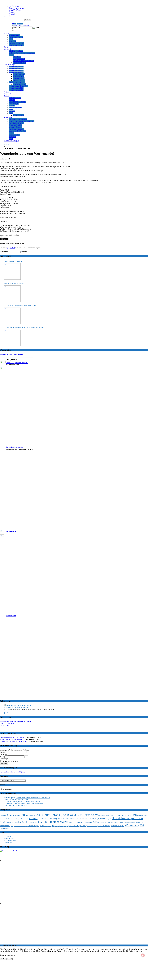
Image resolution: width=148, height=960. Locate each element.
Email (2, 756)
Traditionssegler (46, 826)
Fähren (11, 109)
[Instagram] (15, 23)
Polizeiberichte (112, 822)
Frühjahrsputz (24, 818)
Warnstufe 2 (74, 826)
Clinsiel (43, 815)
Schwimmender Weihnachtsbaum (134, 822)
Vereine (11, 55)
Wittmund (135, 825)
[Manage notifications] (143, 955)
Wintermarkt (11, 616)
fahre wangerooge (127, 815)
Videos (6, 92)
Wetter (11, 113)
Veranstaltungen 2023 (16, 70)
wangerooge (65, 826)
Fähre (33, 818)
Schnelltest (120, 822)
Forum (11, 39)
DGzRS (92, 815)
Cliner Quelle (32, 815)
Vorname (3, 752)
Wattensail (92, 826)
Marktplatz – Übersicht (16, 129)
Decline (3, 959)
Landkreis (79, 822)
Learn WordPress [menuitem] (14, 10)
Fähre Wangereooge (57, 818)
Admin (6, 801)
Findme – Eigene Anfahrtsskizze (17, 363)
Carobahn (3, 815)
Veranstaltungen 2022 (16, 72)
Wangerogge (56, 826)
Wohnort (3, 759)
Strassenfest (33, 826)
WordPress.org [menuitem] (14, 6)
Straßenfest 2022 (18, 78)
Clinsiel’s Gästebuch (16, 37)
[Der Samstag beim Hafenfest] (12, 293)
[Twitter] (20, 23)
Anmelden (7, 836)
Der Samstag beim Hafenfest (14, 283)
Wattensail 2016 (104, 826)
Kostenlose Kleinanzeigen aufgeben (16, 707)
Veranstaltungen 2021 (16, 88)
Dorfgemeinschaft (19, 59)
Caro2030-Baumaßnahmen (18, 119)
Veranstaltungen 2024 (16, 68)
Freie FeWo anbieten (7, 723)
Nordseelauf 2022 (19, 80)
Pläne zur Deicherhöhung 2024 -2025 (21, 121)
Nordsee (90, 822)
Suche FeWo (4, 725)
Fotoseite (12, 105)
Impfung (21, 821)
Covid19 (77, 814)
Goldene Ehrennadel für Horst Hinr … (13, 737)
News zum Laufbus (15, 125)
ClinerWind (17, 57)
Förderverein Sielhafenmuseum (23, 61)
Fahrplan (141, 815)
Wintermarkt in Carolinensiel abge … (12, 739)
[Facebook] (22, 23)
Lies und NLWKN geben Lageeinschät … (14, 741)
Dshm (113, 815)
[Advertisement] (65, 883)
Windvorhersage (18, 115)
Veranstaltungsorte (19, 84)
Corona (59, 814)
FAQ (6, 47)
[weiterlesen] (8, 713)
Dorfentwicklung (14, 135)
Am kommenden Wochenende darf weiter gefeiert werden (24, 327)
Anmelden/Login (14, 35)
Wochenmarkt (4, 828)
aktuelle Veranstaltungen (17, 82)
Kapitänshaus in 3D (15, 107)
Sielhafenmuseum (21, 826)
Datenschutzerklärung (16, 43)
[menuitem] (76, 20)
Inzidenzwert (62, 821)
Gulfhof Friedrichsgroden (73, 818)
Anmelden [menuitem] (7, 16)
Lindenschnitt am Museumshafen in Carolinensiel (33, 798)
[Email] (13, 23)
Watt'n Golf (83, 826)
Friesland (13, 818)
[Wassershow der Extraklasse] (12, 271)
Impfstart (10, 822)
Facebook (7, 94)
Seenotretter (6, 826)
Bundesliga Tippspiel (11, 141)
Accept (9, 959)
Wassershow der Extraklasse (14, 261)
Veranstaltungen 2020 (16, 90)
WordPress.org (9, 842)
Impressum (12, 41)
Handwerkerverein (19, 63)
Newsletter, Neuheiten (10, 761)
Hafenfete (85, 818)
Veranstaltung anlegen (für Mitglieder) (13, 772)
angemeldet (11, 248)
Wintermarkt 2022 (19, 74)
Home (6, 33)
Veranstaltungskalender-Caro (18, 86)
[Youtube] (18, 23)
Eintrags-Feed (9, 838)
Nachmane (3, 754)
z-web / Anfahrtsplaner (16, 45)
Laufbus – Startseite (15, 127)
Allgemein (7, 49)
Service (6, 96)
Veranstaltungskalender (15, 447)
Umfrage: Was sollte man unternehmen (22, 53)
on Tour (11, 133)
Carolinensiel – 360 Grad (17, 131)
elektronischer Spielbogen (17, 102)
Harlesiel (105, 818)
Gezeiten (12, 111)
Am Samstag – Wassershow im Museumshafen (20, 305)
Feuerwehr (3, 818)
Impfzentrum (39, 821)
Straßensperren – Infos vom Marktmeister (26, 801)
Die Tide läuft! (23, 800)
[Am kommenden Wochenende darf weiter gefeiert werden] (12, 338)
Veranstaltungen (9, 65)
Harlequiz (12, 100)
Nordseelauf (102, 822)
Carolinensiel (8, 117)
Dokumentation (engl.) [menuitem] (16, 8)
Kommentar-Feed (10, 840)
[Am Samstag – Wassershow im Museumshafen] (12, 316)
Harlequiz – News (15, 98)
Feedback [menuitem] (12, 14)
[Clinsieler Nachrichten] (20, 25)
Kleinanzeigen (14, 104)
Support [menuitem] (11, 12)
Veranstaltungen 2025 (16, 66)
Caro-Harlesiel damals (16, 123)
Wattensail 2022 (18, 76)
